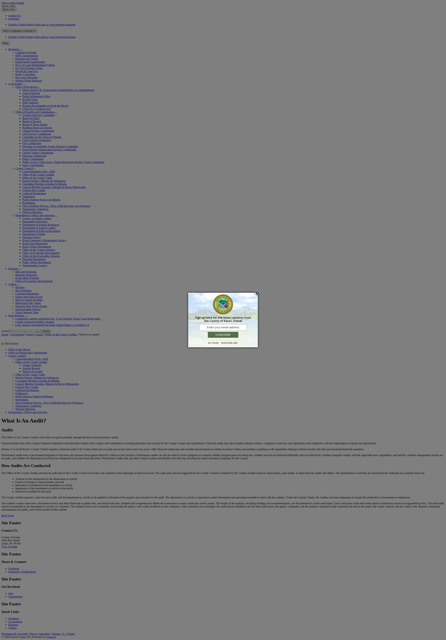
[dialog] (223, 320)
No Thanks (213, 342)
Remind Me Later (229, 342)
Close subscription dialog (257, 293)
